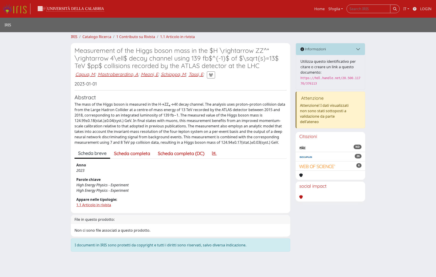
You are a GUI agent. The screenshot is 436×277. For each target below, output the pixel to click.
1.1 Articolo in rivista (177, 36)
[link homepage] (16, 8)
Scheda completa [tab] (132, 153)
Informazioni (315, 49)
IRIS (74, 36)
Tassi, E (195, 74)
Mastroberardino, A (118, 74)
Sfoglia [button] (334, 8)
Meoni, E (149, 74)
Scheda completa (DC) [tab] (181, 153)
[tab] (214, 153)
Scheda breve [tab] (92, 153)
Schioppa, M (173, 74)
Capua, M (85, 74)
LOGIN (425, 8)
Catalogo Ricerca (96, 36)
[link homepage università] (71, 8)
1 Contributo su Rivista (135, 36)
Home (319, 8)
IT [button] (404, 8)
